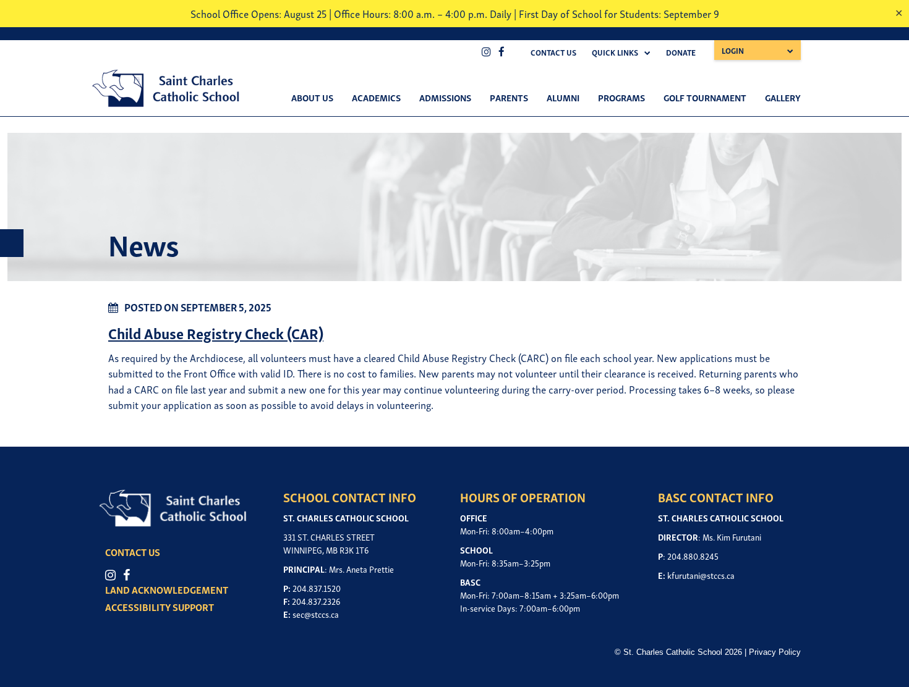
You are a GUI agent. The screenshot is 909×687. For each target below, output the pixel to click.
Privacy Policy (775, 652)
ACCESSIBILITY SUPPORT (159, 607)
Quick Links (615, 52)
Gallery (783, 97)
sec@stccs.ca (315, 614)
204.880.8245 (693, 556)
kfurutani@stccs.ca (701, 575)
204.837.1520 (316, 588)
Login (733, 50)
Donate (681, 52)
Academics (376, 97)
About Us (312, 97)
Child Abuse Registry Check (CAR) (215, 333)
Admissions (445, 97)
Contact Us (553, 52)
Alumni (563, 97)
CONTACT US (132, 552)
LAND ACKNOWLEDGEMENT (166, 589)
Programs (621, 97)
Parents (509, 97)
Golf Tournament (705, 97)
